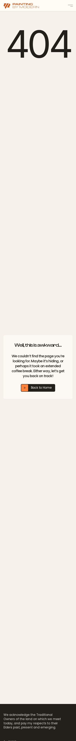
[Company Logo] (25, 6)
